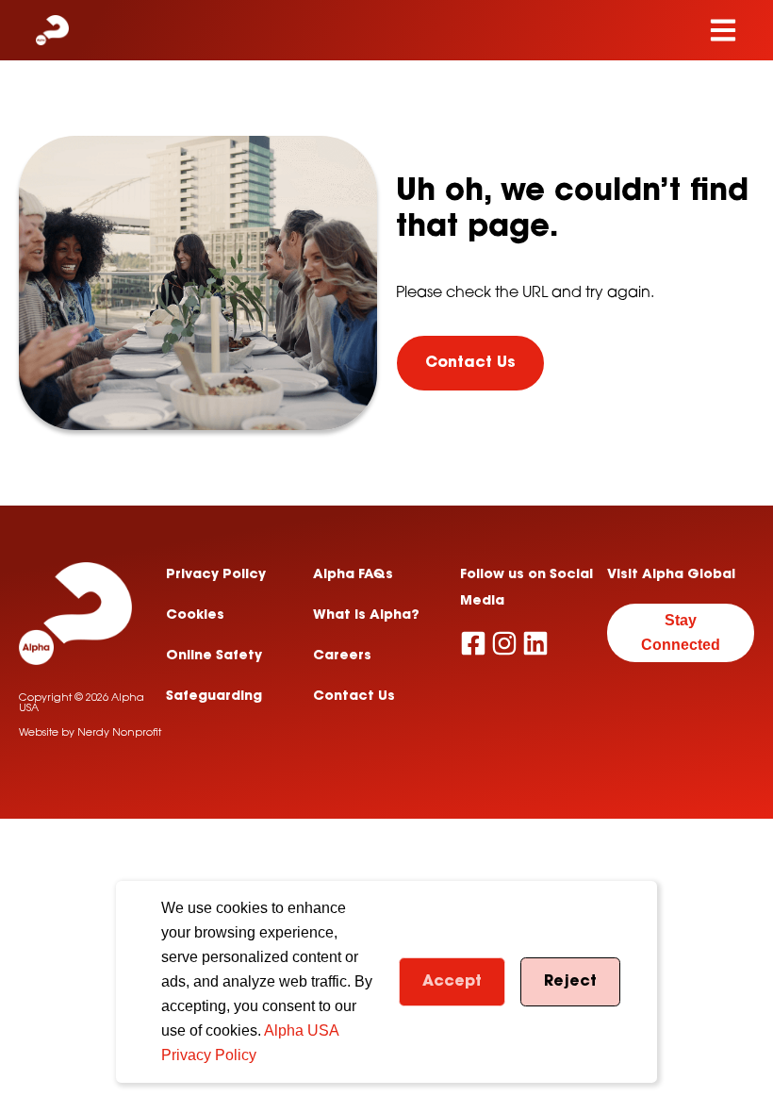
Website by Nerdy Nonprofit (90, 733)
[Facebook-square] (473, 643)
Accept (452, 981)
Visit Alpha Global (671, 575)
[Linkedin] (535, 643)
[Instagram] (504, 643)
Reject (570, 981)
